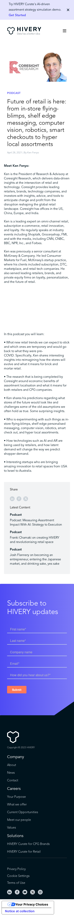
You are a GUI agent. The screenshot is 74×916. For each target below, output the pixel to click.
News (11, 772)
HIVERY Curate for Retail (24, 851)
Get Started (17, 15)
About (11, 765)
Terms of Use (16, 883)
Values (11, 827)
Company (15, 757)
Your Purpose (16, 797)
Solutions (15, 836)
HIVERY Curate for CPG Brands (28, 844)
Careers (14, 789)
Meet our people (19, 820)
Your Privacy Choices (31, 904)
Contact (12, 780)
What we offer (17, 804)
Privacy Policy (16, 869)
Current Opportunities (22, 812)
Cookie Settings (18, 876)
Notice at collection (20, 911)
